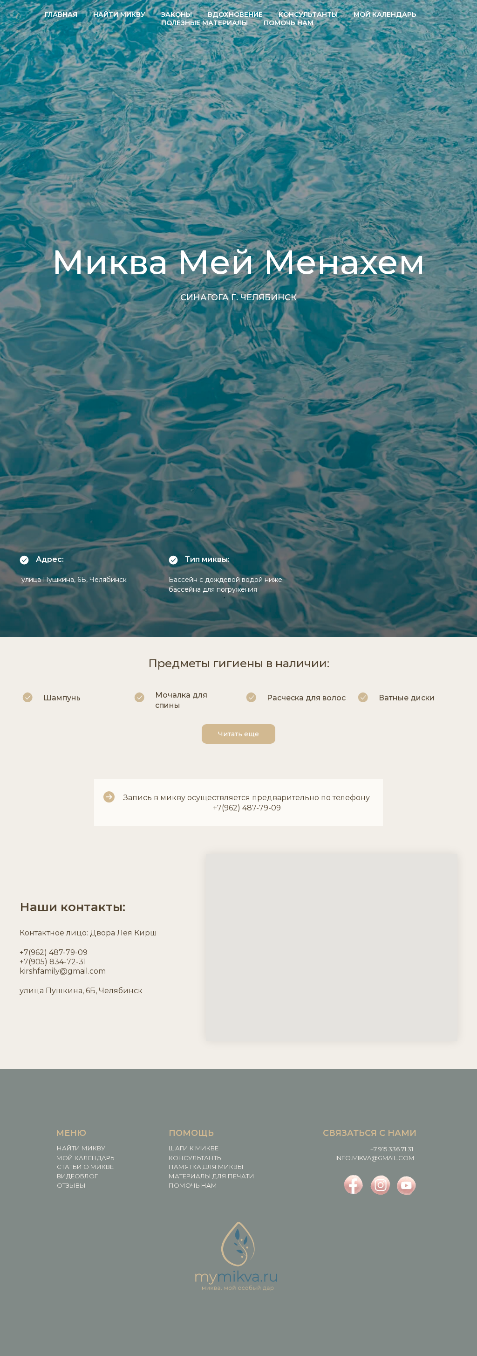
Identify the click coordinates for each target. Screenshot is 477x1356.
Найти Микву (119, 14)
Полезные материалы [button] (204, 23)
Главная (61, 14)
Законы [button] (176, 14)
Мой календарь (385, 14)
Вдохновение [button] (235, 14)
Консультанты (308, 14)
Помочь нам (288, 23)
